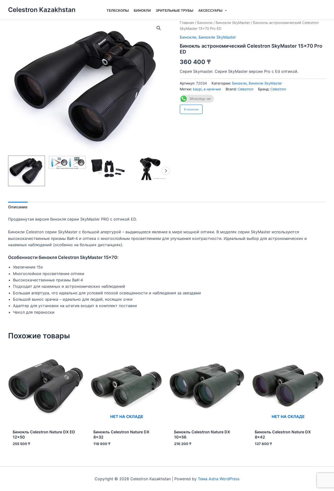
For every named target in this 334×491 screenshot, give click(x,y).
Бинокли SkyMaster (233, 23)
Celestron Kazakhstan (42, 9)
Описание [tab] (18, 206)
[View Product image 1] (26, 171)
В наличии (191, 109)
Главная (187, 23)
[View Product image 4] (148, 168)
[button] (158, 28)
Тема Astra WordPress (218, 478)
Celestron (245, 89)
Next (165, 170)
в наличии (212, 89)
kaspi (197, 89)
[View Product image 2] (67, 163)
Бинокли (142, 10)
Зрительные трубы (174, 10)
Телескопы (118, 10)
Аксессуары (210, 10)
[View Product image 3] (107, 168)
